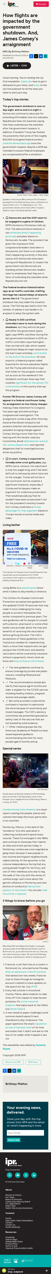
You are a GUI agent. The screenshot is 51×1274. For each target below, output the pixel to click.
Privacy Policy (11, 1243)
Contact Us (10, 1224)
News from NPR (13, 1062)
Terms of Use (11, 1246)
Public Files (10, 1206)
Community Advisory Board (17, 1201)
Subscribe (26, 81)
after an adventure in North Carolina (25, 971)
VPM (33, 986)
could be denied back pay (16, 143)
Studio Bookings (12, 1227)
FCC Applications (13, 1203)
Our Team (9, 1197)
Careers (9, 1222)
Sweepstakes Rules (14, 1241)
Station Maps (11, 1239)
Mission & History (13, 1195)
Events (8, 1218)
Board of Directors (13, 1199)
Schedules (10, 1237)
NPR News (33, 1062)
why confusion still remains (29, 661)
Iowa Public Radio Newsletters (19, 1220)
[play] (4, 1270)
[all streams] (47, 1270)
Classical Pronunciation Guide (19, 1248)
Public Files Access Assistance (19, 1208)
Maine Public (17, 1008)
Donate (42, 4)
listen (37, 85)
